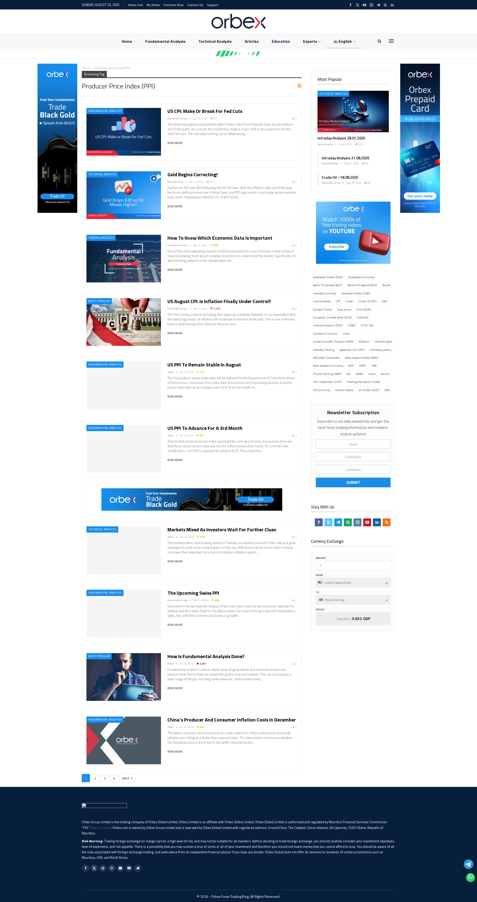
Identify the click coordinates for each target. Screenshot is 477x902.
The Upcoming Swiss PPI (193, 593)
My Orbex (153, 4)
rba (348, 373)
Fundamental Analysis (165, 41)
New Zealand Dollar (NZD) (361, 357)
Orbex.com (135, 4)
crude (349, 301)
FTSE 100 (367, 325)
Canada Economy (324, 293)
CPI (338, 301)
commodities (322, 301)
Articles (252, 41)
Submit (353, 482)
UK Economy (321, 390)
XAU (387, 390)
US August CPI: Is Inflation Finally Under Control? (219, 301)
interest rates (383, 341)
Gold (346, 333)
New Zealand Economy (328, 365)
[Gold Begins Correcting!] (123, 195)
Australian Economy (361, 277)
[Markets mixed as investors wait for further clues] (123, 550)
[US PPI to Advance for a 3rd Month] (123, 449)
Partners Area (173, 4)
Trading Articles (101, 237)
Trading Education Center (363, 381)
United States (344, 390)
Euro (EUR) (364, 309)
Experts (310, 41)
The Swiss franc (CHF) (327, 381)
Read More (175, 143)
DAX (384, 301)
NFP (351, 365)
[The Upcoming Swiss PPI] (123, 613)
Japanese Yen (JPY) (351, 349)
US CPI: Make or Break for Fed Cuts (204, 111)
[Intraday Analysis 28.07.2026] (353, 111)
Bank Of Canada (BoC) (327, 285)
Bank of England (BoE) (362, 285)
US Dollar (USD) (368, 390)
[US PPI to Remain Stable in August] (123, 385)
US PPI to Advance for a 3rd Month (204, 428)
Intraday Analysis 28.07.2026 (341, 138)
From (319, 575)
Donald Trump (322, 309)
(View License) (101, 827)
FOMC (352, 325)
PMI (374, 365)
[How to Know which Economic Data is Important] (123, 258)
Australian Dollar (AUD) (328, 277)
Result (320, 609)
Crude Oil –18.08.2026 (340, 177)
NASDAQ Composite (326, 357)
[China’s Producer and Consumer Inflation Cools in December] (123, 740)
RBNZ (359, 373)
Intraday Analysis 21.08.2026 (345, 158)
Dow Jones (344, 309)
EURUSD (362, 317)
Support (212, 4)
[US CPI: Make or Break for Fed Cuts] (123, 132)
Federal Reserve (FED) (328, 325)
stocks (385, 373)
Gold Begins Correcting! (192, 174)
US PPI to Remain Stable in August (204, 364)
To (317, 592)
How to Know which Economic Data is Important (219, 238)
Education (281, 41)
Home (127, 41)
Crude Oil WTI (367, 301)
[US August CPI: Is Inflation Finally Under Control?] (123, 322)
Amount (321, 558)
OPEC (362, 365)
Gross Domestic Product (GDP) (333, 341)
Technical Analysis (215, 41)
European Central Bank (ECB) (332, 317)
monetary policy (380, 349)
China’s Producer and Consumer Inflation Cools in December (231, 719)
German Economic (325, 333)
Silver (372, 373)
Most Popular (99, 301)
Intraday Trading (323, 349)
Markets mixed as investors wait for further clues (221, 529)
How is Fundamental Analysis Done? (205, 656)
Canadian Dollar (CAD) (355, 293)
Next (126, 778)
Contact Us (195, 4)
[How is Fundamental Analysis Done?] (123, 677)
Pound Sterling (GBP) (327, 373)
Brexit (386, 285)
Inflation (363, 341)
